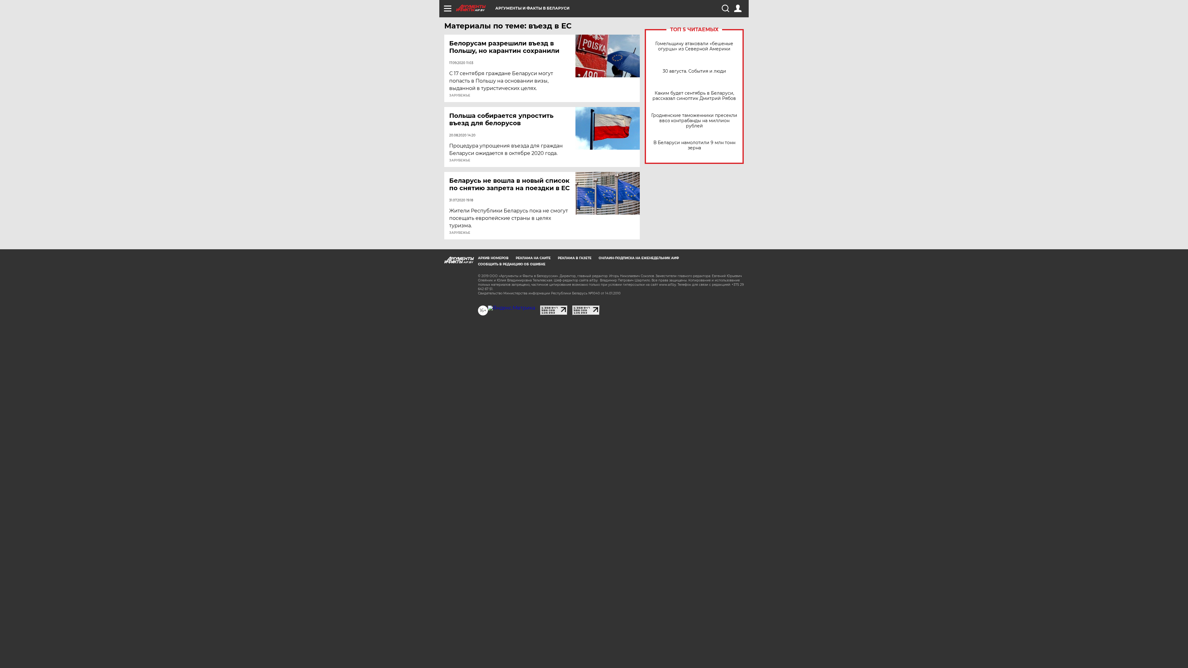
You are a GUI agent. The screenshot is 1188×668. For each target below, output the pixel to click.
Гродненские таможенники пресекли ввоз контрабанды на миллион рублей (694, 121)
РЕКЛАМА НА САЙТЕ (533, 258)
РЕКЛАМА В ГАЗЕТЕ (575, 258)
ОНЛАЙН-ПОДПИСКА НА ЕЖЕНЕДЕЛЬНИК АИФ (639, 258)
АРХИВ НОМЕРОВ (493, 258)
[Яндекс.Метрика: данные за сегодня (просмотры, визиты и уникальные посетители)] (511, 308)
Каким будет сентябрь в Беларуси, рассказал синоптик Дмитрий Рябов (694, 96)
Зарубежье (459, 95)
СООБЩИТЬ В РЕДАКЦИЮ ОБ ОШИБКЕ (511, 264)
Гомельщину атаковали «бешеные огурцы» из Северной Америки (694, 46)
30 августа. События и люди (694, 71)
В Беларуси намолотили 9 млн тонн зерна (694, 145)
